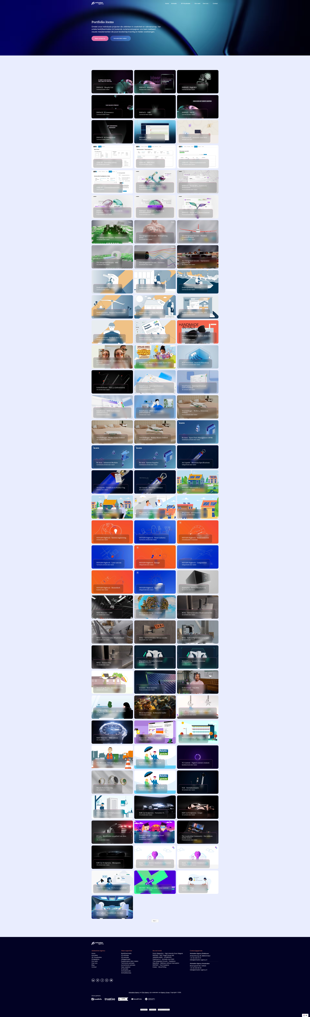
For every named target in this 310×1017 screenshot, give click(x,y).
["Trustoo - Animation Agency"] (110, 999)
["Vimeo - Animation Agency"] (97, 980)
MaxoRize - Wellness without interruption (166, 963)
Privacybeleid (144, 1009)
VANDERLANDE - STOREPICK (162, 957)
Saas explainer (125, 967)
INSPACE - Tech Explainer (161, 965)
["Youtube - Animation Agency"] (111, 980)
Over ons (94, 963)
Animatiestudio (126, 971)
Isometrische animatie (128, 965)
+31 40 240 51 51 (195, 958)
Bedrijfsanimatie (126, 953)
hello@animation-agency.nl (198, 960)
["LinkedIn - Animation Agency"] (93, 980)
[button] (174, 3)
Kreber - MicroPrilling (159, 967)
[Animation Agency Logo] (98, 3)
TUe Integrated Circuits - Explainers (164, 961)
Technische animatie (127, 963)
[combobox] (305, 1015)
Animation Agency (134, 992)
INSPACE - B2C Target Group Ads (163, 955)
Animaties (95, 955)
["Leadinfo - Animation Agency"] (97, 999)
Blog (93, 965)
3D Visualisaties (97, 957)
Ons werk (95, 961)
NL (306, 1015)
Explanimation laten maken (129, 961)
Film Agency (145, 992)
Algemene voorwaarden (163, 1009)
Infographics (95, 959)
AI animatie (124, 969)
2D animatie (125, 955)
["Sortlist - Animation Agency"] (123, 999)
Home (93, 953)
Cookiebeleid (153, 1009)
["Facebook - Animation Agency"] (102, 980)
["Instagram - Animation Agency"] (106, 980)
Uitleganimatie (125, 959)
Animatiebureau (126, 973)
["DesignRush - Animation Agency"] (150, 999)
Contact (94, 967)
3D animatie (125, 957)
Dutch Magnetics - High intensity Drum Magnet (168, 953)
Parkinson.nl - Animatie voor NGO (163, 959)
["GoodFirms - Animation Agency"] (137, 999)
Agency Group (165, 992)
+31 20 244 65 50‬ (195, 968)
